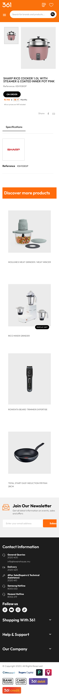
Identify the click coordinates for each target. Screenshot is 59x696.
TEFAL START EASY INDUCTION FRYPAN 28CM (27, 485)
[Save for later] (51, 4)
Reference (8, 166)
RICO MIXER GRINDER (19, 335)
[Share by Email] (53, 113)
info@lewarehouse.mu (19, 561)
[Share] (48, 113)
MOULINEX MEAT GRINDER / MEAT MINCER (29, 262)
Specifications (14, 126)
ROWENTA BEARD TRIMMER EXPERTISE (27, 409)
